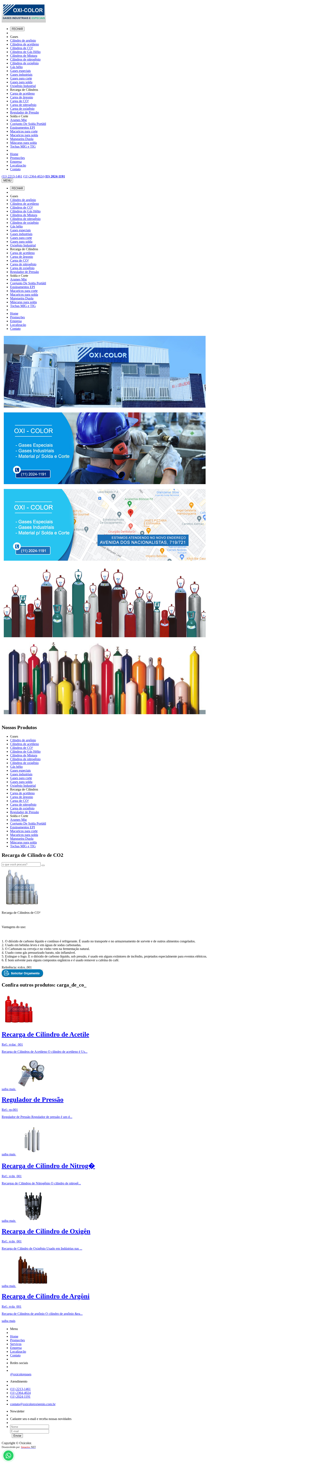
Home (14, 154)
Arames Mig (18, 120)
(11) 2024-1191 (55, 176)
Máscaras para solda (23, 142)
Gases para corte (21, 78)
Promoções (17, 158)
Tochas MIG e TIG (23, 146)
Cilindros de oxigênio (24, 63)
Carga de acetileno (22, 93)
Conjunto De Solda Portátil (28, 124)
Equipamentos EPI (22, 127)
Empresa (16, 161)
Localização (18, 165)
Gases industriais (21, 74)
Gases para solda (21, 82)
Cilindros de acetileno (24, 44)
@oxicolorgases (20, 1374)
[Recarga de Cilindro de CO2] (22, 905)
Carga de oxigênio (22, 108)
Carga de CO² (19, 101)
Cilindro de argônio (23, 40)
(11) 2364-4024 (33, 176)
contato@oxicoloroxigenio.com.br (32, 1404)
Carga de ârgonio (21, 97)
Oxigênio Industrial (23, 86)
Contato (15, 169)
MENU (7, 180)
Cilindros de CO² (21, 48)
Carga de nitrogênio (23, 105)
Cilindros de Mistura (23, 55)
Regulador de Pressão (24, 112)
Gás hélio (16, 67)
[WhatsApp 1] (8, 1461)
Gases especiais (20, 71)
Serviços (15, 1344)
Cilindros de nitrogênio (25, 59)
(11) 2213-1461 (12, 176)
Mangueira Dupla (21, 139)
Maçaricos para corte (24, 131)
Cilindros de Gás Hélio (25, 52)
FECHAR (17, 28)
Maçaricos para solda (24, 135)
